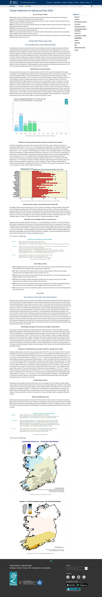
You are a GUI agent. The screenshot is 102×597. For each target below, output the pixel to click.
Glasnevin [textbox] (80, 6)
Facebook (73, 577)
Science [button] (76, 2)
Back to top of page (51, 560)
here (25, 236)
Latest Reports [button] (57, 2)
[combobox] (85, 6)
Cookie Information (26, 565)
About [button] (87, 2)
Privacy (25, 568)
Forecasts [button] (49, 2)
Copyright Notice (37, 568)
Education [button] (70, 2)
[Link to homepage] (14, 579)
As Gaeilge (13, 568)
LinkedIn (84, 577)
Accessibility (46, 568)
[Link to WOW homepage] (73, 589)
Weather (20, 6)
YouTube (78, 577)
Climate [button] (64, 2)
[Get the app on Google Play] (82, 584)
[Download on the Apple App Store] (71, 584)
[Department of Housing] (28, 583)
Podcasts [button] (82, 2)
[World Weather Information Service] (39, 583)
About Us (76, 14)
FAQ (29, 568)
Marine (28, 6)
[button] (91, 2)
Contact (19, 568)
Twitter (67, 577)
